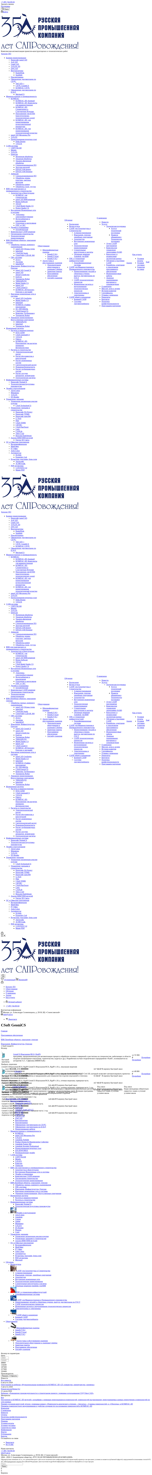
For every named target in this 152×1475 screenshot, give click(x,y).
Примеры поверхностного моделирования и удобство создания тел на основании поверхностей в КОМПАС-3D (46, 1406)
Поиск (4, 1466)
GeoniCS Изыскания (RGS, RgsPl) (27, 1054)
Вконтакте (12, 1019)
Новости (4, 1413)
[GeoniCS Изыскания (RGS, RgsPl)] (3, 1057)
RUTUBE (10, 1445)
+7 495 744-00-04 (8, 2)
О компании (6, 1410)
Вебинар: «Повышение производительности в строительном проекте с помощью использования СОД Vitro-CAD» (47, 1393)
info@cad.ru (8, 1015)
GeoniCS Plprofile (19, 1087)
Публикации (6, 1434)
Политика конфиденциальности (14, 1417)
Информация (6, 1430)
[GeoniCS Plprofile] (3, 1090)
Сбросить (13, 1376)
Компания (5, 1408)
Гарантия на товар (8, 1428)
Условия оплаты (7, 1423)
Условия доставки (8, 1425)
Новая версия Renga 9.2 (10, 1389)
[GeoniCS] (3, 1074)
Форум (4, 1432)
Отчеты (4, 1415)
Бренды (4, 1436)
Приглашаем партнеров (10, 1419)
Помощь (4, 1421)
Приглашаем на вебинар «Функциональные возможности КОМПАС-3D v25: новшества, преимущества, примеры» (48, 1385)
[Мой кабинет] (2, 934)
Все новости (6, 1380)
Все (2, 1398)
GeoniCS (17, 1072)
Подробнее (136, 1060)
